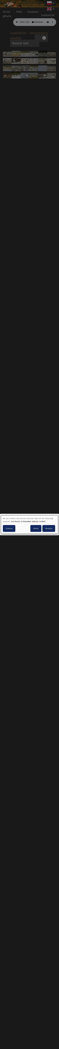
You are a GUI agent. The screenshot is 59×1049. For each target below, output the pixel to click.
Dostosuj (9, 528)
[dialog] (29, 524)
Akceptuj (48, 528)
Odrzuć (36, 528)
